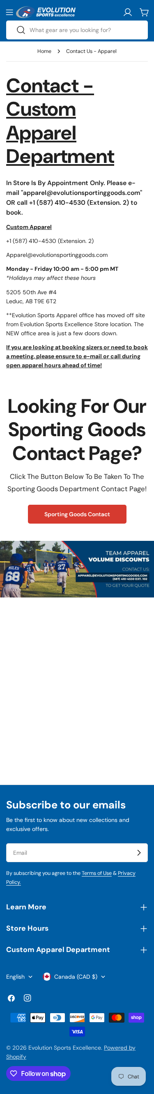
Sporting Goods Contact (77, 514)
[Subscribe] (139, 853)
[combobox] (77, 30)
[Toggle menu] (9, 12)
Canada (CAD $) (75, 976)
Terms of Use (97, 873)
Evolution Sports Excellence (64, 1047)
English (15, 976)
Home (44, 51)
